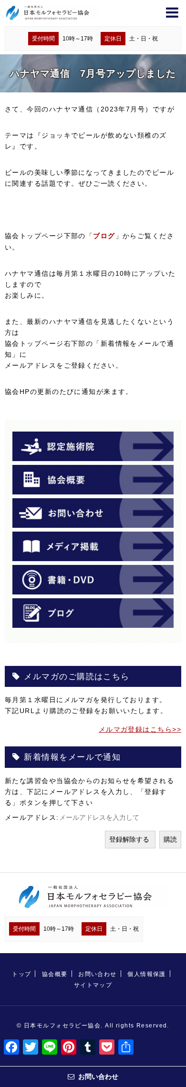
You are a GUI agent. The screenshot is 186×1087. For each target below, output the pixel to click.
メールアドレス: (32, 817)
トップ (21, 974)
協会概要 (55, 974)
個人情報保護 (146, 974)
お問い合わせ (97, 974)
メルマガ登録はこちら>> (140, 729)
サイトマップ (93, 985)
